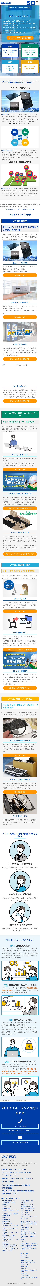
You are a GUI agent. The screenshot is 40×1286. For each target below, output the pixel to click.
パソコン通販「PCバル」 (27, 1210)
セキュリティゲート (7, 1237)
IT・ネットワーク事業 (13, 1178)
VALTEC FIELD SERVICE (10, 188)
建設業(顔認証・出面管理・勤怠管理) (29, 1270)
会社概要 (9, 1169)
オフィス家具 (24, 1253)
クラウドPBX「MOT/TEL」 (9, 1202)
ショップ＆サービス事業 (26, 1178)
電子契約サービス (7, 1223)
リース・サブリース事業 (7, 1181)
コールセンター (25, 1275)
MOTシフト (5, 1217)
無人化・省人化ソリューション (29, 1222)
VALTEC (5, 114)
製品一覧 (4, 1198)
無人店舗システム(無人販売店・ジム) (28, 1233)
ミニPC (23, 1202)
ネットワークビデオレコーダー (10, 1248)
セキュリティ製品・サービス (10, 1228)
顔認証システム (25, 1229)
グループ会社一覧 (6, 1175)
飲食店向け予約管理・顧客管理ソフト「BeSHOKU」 (29, 1245)
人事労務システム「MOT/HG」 (10, 1214)
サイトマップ (13, 1193)
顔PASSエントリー (26, 1231)
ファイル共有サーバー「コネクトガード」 (10, 1240)
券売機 (23, 1239)
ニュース (15, 1169)
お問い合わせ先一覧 (19, 1142)
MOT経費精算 (6, 1219)
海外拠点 (29, 1172)
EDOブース (24, 1255)
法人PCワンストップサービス (29, 1216)
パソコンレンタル (25, 1214)
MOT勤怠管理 (6, 1215)
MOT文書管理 (6, 1221)
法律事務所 (24, 1273)
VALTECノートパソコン (27, 1204)
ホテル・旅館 (24, 1264)
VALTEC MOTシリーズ (8, 1201)
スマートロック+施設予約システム (29, 1224)
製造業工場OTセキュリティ (28, 1262)
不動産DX (23, 1268)
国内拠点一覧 (22, 1172)
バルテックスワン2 (7, 1247)
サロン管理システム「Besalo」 (29, 1243)
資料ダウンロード (14, 1198)
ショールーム (14, 1175)
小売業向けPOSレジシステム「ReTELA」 (28, 1249)
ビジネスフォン (6, 1206)
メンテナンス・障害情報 (7, 1172)
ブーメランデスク (25, 1257)
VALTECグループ (8, 150)
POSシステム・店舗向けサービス (29, 1236)
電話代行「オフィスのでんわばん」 (10, 1211)
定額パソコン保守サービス (28, 1208)
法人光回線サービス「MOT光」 (10, 1225)
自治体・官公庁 (25, 1266)
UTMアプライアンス (7, 1250)
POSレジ (23, 1241)
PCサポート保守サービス (27, 1206)
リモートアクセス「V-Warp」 (10, 1245)
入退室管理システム (26, 1227)
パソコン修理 (24, 1212)
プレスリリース (22, 1169)
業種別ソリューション (27, 1260)
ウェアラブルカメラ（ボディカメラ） (10, 1233)
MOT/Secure (5, 1243)
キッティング (24, 1218)
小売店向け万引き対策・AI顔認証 (29, 1277)
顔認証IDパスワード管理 (8, 1236)
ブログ (17, 1172)
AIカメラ (4, 1230)
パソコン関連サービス (27, 1201)
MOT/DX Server (6, 1208)
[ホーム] (6, 3)
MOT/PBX (5, 1204)
